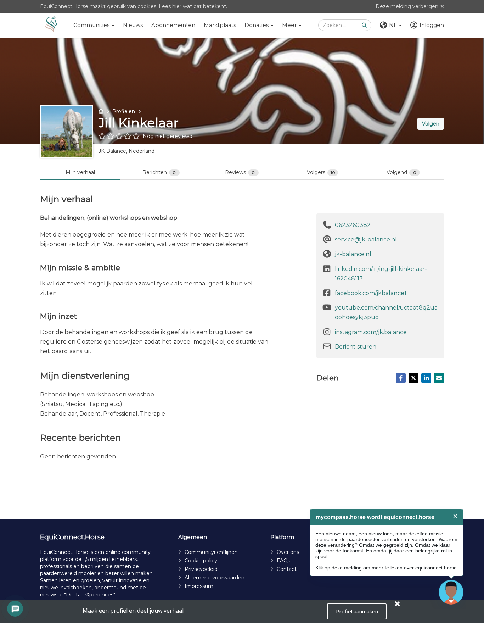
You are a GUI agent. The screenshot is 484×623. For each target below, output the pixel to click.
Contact (287, 569)
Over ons (288, 552)
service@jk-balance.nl (366, 239)
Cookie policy (201, 560)
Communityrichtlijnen (211, 552)
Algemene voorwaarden (214, 577)
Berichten (159, 172)
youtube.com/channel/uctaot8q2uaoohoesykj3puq (386, 312)
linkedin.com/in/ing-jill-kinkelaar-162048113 (381, 274)
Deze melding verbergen (407, 6)
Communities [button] (92, 25)
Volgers (321, 172)
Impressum (199, 586)
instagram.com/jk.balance (371, 332)
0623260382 (353, 225)
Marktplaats (220, 25)
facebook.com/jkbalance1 (370, 293)
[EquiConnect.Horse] (51, 25)
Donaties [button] (257, 25)
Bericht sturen (355, 346)
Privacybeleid (201, 569)
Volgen (430, 124)
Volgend (401, 172)
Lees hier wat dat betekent (192, 6)
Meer (290, 25)
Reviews (240, 172)
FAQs (283, 560)
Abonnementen (173, 25)
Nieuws (133, 25)
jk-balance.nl (353, 254)
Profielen (123, 111)
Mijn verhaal (80, 172)
